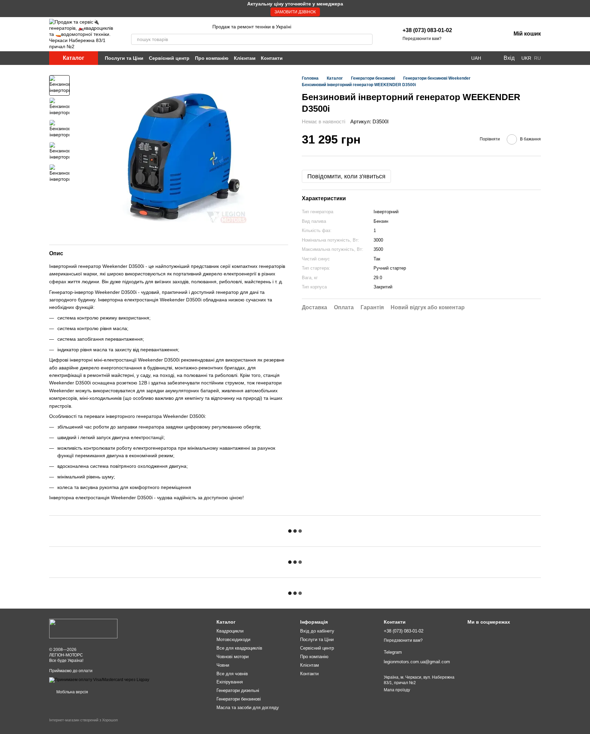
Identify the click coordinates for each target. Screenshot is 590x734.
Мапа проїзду (397, 690)
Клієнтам (244, 58)
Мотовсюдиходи (233, 639)
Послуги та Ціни (124, 58)
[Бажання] (469, 34)
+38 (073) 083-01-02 (427, 30)
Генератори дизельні (237, 690)
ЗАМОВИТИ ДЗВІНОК (295, 12)
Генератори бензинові (238, 699)
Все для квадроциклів (239, 648)
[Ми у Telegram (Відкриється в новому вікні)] (461, 58)
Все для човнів (232, 673)
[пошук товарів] (367, 39)
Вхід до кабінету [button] (317, 631)
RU (537, 58)
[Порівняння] (487, 34)
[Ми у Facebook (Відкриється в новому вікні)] (445, 58)
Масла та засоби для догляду (247, 707)
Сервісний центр (169, 58)
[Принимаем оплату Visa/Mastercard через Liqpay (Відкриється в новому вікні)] (99, 679)
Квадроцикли (229, 631)
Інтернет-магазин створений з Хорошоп (83, 720)
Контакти (272, 58)
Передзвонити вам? (422, 38)
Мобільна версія (71, 692)
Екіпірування (229, 681)
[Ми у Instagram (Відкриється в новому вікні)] (453, 58)
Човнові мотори (232, 656)
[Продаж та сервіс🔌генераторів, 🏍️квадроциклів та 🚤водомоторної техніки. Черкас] (83, 628)
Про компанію (211, 58)
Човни (222, 665)
